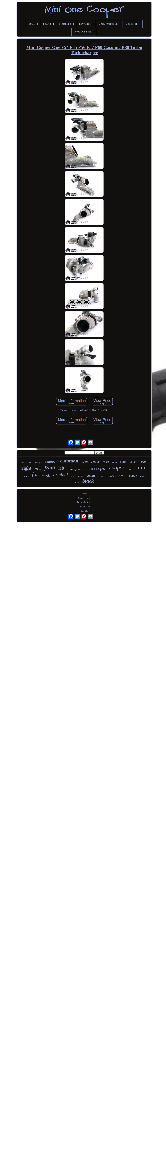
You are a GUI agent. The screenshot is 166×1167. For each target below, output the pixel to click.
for (35, 474)
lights (85, 461)
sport (106, 461)
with (142, 476)
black (88, 481)
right (26, 468)
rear (143, 461)
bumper (51, 461)
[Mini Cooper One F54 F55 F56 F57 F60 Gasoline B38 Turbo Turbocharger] (84, 72)
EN (82, 510)
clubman (69, 460)
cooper (116, 468)
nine (26, 476)
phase (95, 461)
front (49, 468)
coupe (133, 475)
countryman (75, 469)
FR (86, 510)
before (80, 476)
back (122, 475)
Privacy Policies (84, 502)
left (61, 468)
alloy (72, 476)
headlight (38, 463)
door (76, 482)
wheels (46, 475)
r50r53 (130, 469)
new (38, 468)
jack (23, 462)
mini (141, 467)
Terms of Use (84, 506)
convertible (111, 476)
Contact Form (84, 498)
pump (123, 462)
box (30, 462)
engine (91, 475)
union (133, 461)
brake (101, 476)
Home (84, 493)
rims (114, 462)
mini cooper (95, 468)
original (60, 474)
